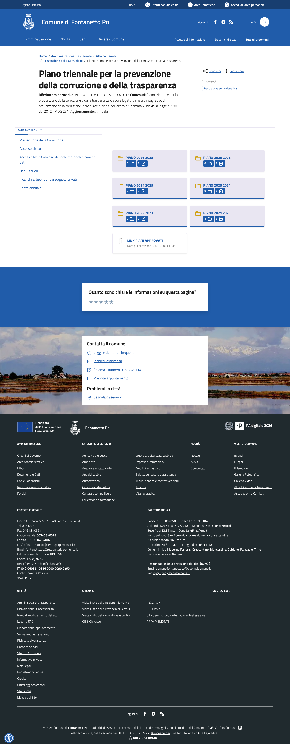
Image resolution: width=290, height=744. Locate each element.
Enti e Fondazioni (28, 480)
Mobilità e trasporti (148, 468)
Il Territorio (241, 468)
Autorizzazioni (91, 480)
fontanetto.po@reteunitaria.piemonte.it (52, 549)
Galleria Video (243, 480)
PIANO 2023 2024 (217, 185)
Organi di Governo (29, 455)
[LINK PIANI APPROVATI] (120, 241)
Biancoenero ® (160, 733)
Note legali (24, 665)
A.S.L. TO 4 (154, 602)
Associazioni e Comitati (249, 493)
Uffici (20, 468)
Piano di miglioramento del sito (37, 615)
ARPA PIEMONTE (158, 621)
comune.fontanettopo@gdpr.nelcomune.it (183, 568)
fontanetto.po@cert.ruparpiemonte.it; (50, 544)
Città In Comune (225, 727)
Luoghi (238, 461)
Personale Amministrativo (34, 487)
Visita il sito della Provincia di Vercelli (106, 608)
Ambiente (88, 461)
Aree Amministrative (30, 461)
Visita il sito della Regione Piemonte (105, 602)
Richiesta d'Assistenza (31, 640)
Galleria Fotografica (246, 474)
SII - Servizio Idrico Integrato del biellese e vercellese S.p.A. (185, 615)
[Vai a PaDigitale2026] (249, 425)
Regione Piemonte (31, 5)
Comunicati (198, 468)
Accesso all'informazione (190, 39)
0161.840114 (31, 525)
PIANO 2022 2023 (139, 213)
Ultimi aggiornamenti (31, 684)
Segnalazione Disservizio (33, 634)
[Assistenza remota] (240, 727)
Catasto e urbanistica (96, 487)
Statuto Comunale (29, 653)
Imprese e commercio (150, 461)
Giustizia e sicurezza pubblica (154, 455)
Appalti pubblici (92, 474)
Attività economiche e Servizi (253, 487)
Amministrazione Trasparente (71, 56)
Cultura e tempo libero (96, 493)
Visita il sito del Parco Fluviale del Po (106, 615)
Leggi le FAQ (25, 621)
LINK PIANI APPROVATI (145, 240)
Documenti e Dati (28, 474)
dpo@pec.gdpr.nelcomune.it (171, 573)
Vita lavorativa (145, 493)
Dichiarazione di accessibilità (35, 608)
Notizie (195, 455)
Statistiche (24, 691)
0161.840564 (32, 530)
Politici (21, 493)
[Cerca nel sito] (264, 22)
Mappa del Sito (27, 697)
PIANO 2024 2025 (139, 185)
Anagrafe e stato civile (97, 468)
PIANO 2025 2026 (217, 157)
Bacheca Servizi (27, 646)
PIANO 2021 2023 (217, 213)
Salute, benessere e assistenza (156, 474)
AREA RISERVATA (145, 738)
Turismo (141, 487)
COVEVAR (153, 608)
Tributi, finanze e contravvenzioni (157, 480)
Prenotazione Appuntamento (36, 627)
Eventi (238, 455)
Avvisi (194, 461)
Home (43, 56)
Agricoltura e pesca (94, 455)
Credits (21, 678)
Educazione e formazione (98, 499)
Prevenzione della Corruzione (63, 60)
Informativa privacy (29, 659)
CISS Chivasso (91, 621)
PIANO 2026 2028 (139, 157)
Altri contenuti (106, 56)
